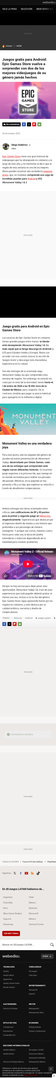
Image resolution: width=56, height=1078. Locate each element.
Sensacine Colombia (37, 1058)
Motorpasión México (37, 1062)
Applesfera (7, 979)
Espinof (32, 994)
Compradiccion (9, 1035)
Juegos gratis (44, 618)
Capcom (7, 919)
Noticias (18, 618)
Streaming (8, 924)
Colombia (7, 902)
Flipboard (34, 124)
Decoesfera (8, 1031)
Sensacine (33, 990)
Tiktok (38, 873)
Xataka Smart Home (11, 983)
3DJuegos (33, 971)
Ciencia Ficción (36, 924)
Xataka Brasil (8, 1054)
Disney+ (9, 46)
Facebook (24, 124)
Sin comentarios (13, 124)
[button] (21, 145)
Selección (26, 9)
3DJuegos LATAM (36, 1050)
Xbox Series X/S (44, 9)
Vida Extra (33, 975)
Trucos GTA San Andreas (32, 862)
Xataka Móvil (8, 975)
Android (32, 178)
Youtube (26, 873)
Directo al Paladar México (13, 1062)
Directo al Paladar (10, 1008)
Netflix (19, 46)
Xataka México (9, 1050)
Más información (31, 1075)
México (32, 902)
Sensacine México (36, 1054)
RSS (32, 873)
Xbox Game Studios (12, 913)
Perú (5, 908)
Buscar (52, 944)
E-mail (39, 124)
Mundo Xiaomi (9, 987)
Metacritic (45, 516)
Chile (31, 897)
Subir (45, 956)
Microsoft (33, 913)
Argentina (7, 897)
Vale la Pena (9, 9)
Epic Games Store (11, 156)
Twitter (29, 124)
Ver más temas (11, 933)
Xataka (6, 971)
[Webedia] (49, 2)
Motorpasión (34, 1008)
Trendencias (8, 1027)
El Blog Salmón (35, 1027)
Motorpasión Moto (36, 1012)
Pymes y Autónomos (37, 1031)
